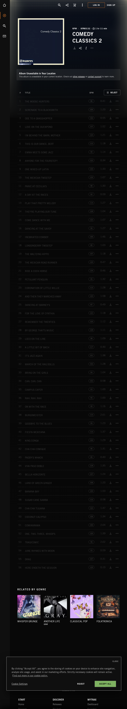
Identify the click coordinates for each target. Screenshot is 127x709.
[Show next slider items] (122, 608)
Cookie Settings (19, 684)
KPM (74, 28)
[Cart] (75, 5)
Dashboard (92, 704)
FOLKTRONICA (104, 621)
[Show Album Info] (86, 48)
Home (5, 5)
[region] (63, 674)
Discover (5, 15)
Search (5, 25)
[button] (41, 41)
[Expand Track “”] (33, 92)
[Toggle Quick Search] (59, 5)
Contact (5, 36)
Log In (96, 5)
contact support (95, 76)
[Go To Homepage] (28, 5)
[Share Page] (67, 5)
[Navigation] (82, 5)
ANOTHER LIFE (52, 621)
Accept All (105, 684)
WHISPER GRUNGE (27, 621)
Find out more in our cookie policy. (30, 675)
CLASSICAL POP (79, 621)
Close (115, 661)
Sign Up (111, 5)
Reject (81, 684)
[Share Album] (80, 48)
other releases (79, 76)
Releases (57, 704)
